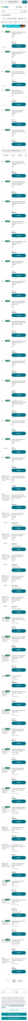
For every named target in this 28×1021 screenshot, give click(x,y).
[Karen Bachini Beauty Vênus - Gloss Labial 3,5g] (6, 943)
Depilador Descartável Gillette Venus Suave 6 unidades (18, 458)
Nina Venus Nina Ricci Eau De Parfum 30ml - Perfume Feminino (18, 557)
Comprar (19, 46)
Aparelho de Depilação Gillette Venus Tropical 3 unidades (18, 750)
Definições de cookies (14, 1010)
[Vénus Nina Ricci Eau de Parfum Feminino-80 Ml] (6, 903)
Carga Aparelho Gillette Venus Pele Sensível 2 (18, 711)
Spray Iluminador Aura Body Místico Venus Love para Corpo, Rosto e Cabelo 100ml (19, 496)
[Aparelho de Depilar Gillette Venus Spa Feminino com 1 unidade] (6, 225)
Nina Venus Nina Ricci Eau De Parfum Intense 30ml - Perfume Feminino (18, 599)
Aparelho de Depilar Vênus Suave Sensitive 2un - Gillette (18, 619)
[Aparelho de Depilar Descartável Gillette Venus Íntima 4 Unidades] (6, 245)
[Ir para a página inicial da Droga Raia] (4, 7)
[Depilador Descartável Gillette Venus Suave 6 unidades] (6, 461)
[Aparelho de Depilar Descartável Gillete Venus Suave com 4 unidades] (6, 344)
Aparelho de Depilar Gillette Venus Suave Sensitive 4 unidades (18, 112)
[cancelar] (21, 11)
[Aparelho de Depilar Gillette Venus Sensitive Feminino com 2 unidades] (6, 165)
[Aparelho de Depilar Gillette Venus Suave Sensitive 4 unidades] (6, 113)
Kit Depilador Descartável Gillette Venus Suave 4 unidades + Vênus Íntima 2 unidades (19, 402)
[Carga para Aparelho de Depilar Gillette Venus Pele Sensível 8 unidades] (6, 364)
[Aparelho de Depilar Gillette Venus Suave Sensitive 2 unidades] (6, 265)
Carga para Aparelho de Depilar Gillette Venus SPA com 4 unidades (18, 283)
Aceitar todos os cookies (14, 1018)
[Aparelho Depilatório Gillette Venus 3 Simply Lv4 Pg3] (6, 867)
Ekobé (13, 961)
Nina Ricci (6, 155)
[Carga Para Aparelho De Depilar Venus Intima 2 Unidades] (6, 695)
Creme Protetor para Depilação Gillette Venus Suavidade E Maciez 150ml (19, 657)
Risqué (13, 442)
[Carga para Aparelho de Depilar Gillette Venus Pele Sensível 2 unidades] (6, 205)
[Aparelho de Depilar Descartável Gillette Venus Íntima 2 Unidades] (6, 35)
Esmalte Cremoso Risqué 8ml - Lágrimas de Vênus (18, 440)
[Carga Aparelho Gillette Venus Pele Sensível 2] (6, 713)
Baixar (24, 2)
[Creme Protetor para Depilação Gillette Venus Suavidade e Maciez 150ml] (6, 304)
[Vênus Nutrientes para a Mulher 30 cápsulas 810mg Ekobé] (6, 962)
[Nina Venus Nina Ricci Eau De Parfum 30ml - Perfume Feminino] (6, 558)
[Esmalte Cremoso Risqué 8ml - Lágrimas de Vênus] (6, 442)
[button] (2, 2)
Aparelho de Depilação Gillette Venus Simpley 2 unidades (18, 789)
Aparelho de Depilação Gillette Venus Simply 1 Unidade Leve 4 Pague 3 (18, 809)
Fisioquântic (14, 677)
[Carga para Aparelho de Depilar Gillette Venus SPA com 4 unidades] (6, 284)
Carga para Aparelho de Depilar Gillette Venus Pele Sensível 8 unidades (18, 363)
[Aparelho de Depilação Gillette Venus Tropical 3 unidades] (6, 752)
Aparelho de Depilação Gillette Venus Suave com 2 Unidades (18, 421)
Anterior (8, 980)
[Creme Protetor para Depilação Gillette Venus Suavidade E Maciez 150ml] (6, 659)
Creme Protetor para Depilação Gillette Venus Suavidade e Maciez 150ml (19, 303)
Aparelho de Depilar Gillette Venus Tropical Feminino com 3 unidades (19, 132)
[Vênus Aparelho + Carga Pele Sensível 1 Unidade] (6, 884)
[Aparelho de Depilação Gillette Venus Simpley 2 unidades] (6, 792)
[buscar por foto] (25, 11)
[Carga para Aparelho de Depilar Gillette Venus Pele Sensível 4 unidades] (6, 384)
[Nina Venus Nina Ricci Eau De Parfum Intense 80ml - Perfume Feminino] (6, 579)
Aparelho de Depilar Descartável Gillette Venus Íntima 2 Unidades (19, 34)
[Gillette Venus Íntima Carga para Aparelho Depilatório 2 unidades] (6, 732)
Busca (10, 22)
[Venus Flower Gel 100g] (6, 679)
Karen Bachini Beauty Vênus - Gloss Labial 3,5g (18, 940)
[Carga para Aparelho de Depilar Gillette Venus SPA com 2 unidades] (6, 55)
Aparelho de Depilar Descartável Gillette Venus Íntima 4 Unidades (19, 243)
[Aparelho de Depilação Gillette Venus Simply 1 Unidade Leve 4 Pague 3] (6, 810)
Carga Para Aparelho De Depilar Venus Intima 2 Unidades (19, 692)
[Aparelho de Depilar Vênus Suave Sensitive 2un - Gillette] (6, 621)
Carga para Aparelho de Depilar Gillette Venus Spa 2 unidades (18, 637)
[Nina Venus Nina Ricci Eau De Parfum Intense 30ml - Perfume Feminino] (6, 600)
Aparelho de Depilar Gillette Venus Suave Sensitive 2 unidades (18, 263)
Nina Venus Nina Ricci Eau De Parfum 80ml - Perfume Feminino (18, 515)
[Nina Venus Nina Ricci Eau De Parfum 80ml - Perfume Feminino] (6, 516)
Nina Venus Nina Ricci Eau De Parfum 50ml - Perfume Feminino (18, 536)
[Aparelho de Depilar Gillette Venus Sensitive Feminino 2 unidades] (6, 771)
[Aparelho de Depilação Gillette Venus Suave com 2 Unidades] (6, 424)
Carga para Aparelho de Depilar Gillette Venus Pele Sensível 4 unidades (18, 382)
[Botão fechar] (2, 2)
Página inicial (4, 22)
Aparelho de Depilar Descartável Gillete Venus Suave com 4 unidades (19, 343)
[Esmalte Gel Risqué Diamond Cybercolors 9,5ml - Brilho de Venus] (6, 479)
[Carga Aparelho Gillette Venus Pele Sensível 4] (6, 924)
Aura (12, 499)
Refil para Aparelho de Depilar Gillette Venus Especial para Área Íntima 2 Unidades (18, 183)
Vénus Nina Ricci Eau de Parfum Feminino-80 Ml (19, 900)
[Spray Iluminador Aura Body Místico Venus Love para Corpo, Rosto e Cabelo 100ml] (6, 498)
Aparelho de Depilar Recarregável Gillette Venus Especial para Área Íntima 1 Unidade (18, 92)
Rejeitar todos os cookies (14, 1014)
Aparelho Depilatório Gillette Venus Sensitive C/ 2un (18, 828)
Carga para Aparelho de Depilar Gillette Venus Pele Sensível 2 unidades (18, 203)
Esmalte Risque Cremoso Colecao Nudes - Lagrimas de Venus (18, 846)
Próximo (20, 980)
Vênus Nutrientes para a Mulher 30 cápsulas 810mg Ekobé (19, 959)
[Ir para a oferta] (14, 26)
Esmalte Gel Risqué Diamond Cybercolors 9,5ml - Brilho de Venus (18, 478)
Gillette (20, 155)
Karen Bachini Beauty (16, 943)
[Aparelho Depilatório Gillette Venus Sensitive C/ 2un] (6, 831)
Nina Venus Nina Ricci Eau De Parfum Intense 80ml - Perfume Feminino (18, 578)
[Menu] (25, 7)
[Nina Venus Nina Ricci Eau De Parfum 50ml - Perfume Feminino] (6, 537)
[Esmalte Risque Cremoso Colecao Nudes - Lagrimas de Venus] (6, 848)
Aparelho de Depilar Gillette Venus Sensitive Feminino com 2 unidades (18, 163)
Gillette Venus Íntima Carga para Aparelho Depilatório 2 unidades (18, 731)
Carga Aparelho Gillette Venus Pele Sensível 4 (18, 922)
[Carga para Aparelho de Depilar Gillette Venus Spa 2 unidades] (6, 640)
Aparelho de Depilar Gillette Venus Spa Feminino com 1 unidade (18, 223)
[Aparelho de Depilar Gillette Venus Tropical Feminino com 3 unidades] (6, 133)
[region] (14, 1007)
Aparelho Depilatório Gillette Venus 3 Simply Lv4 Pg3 (18, 864)
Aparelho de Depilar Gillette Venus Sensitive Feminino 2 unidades (18, 770)
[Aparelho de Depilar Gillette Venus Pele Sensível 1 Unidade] (6, 75)
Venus (13, 36)
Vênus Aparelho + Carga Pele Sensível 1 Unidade (18, 882)
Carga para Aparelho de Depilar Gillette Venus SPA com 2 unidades (18, 53)
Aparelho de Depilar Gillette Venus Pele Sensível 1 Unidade (18, 72)
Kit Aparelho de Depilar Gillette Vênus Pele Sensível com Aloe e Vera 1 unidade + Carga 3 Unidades (19, 323)
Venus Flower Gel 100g (17, 676)
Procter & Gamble (15, 640)
